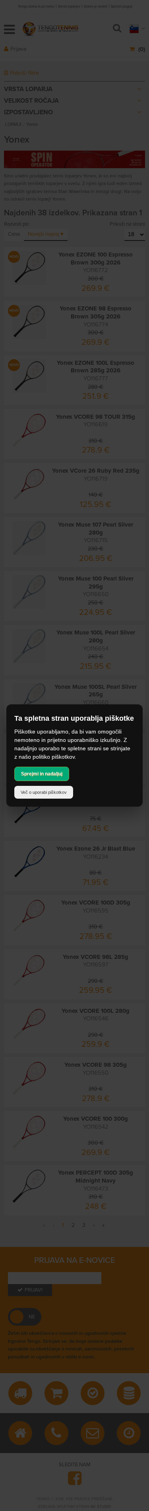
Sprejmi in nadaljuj (41, 774)
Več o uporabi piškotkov (44, 792)
